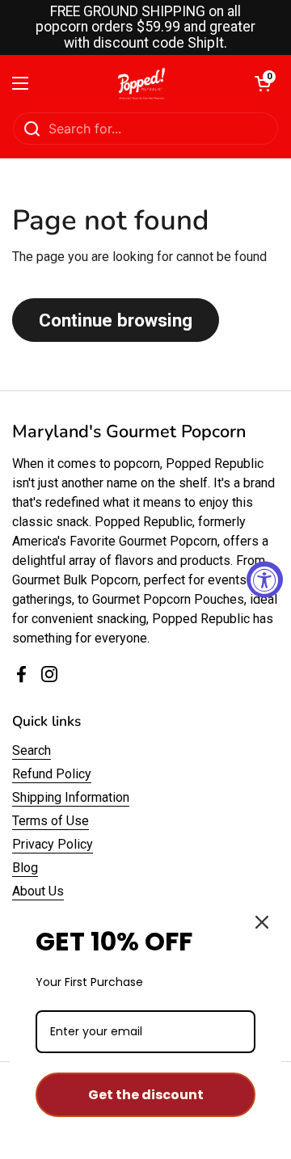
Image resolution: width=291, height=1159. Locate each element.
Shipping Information (70, 797)
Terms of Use (50, 820)
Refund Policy (51, 774)
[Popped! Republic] (142, 83)
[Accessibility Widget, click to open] (265, 580)
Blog (25, 867)
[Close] (261, 922)
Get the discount (146, 1094)
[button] (263, 83)
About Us (38, 891)
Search (31, 750)
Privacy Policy (52, 844)
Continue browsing (115, 320)
